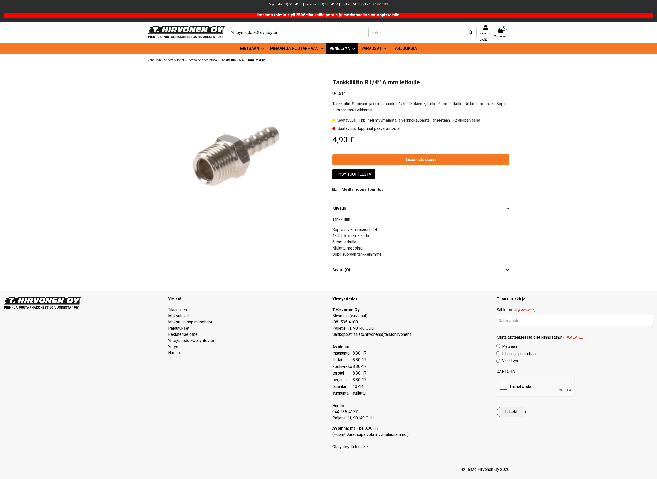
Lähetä (511, 412)
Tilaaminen (177, 310)
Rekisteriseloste (183, 334)
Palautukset (178, 328)
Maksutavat (178, 316)
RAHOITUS (380, 4)
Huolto (174, 353)
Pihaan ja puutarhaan (294, 48)
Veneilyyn (340, 48)
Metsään (249, 48)
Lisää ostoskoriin (421, 160)
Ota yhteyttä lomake (350, 447)
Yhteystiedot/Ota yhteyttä (254, 33)
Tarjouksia (405, 48)
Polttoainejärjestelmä (202, 60)
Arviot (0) (341, 270)
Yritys (173, 347)
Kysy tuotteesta (353, 174)
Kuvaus (339, 208)
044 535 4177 (345, 412)
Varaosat (371, 48)
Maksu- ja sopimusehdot (190, 322)
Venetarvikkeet (174, 60)
